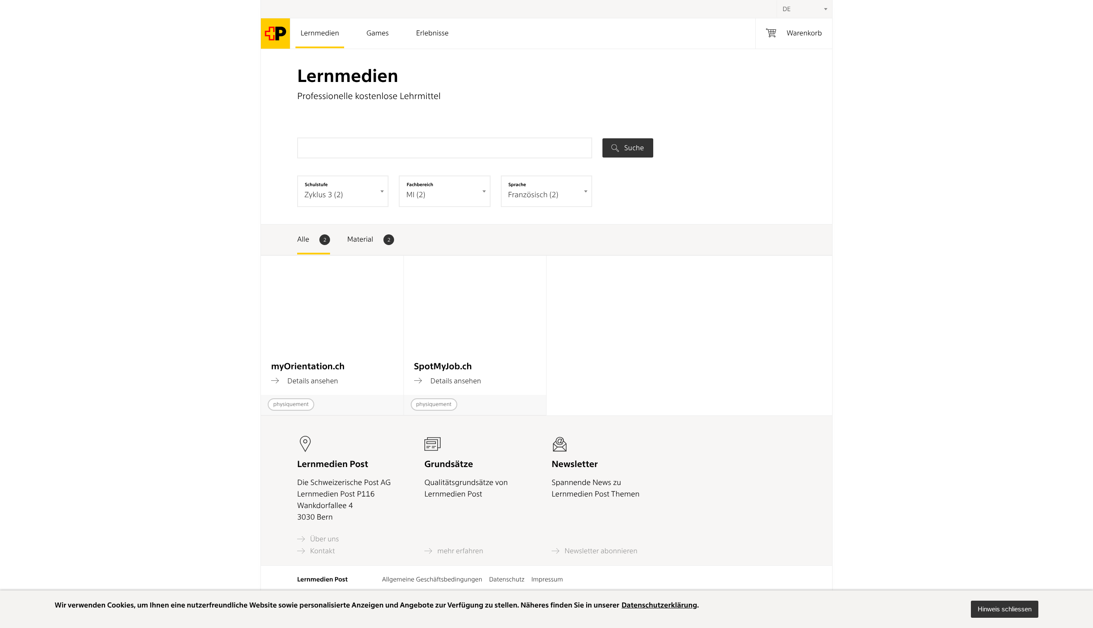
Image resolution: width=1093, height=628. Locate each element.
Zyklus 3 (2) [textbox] (323, 194)
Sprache (517, 184)
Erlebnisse (432, 33)
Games (377, 33)
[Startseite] (275, 33)
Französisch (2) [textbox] (533, 194)
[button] (1004, 609)
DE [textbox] (787, 9)
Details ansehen (312, 381)
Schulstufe (316, 184)
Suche (633, 147)
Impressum (547, 579)
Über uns (323, 539)
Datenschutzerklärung (659, 605)
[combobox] (804, 9)
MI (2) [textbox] (415, 194)
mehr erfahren (459, 551)
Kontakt (321, 551)
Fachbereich (419, 184)
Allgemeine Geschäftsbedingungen (432, 579)
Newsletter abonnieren (600, 551)
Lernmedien (320, 33)
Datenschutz (506, 579)
